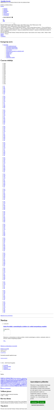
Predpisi (5, 12)
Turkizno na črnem (18, 402)
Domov (2, 6)
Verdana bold (19, 408)
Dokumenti (5, 11)
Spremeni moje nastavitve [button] (38, 405)
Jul (4, 86)
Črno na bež (20, 401)
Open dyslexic (25, 408)
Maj (4, 88)
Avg (4, 101)
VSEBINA (3, 36)
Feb (4, 92)
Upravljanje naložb (10, 57)
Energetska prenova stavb (12, 48)
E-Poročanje (6, 15)
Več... (4, 340)
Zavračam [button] (41, 402)
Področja (5, 8)
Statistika (5, 9)
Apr (4, 90)
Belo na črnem (14, 401)
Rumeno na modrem (9, 402)
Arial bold (9, 408)
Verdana (13, 408)
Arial (5, 408)
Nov (4, 97)
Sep (4, 100)
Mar (4, 91)
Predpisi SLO (9, 52)
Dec (4, 96)
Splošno (8, 55)
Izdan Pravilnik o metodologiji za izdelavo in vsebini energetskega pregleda (25, 326)
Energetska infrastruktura (11, 47)
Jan (4, 93)
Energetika (5, 44)
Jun (4, 87)
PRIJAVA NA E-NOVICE (7, 315)
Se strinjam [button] (34, 402)
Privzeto (2, 401)
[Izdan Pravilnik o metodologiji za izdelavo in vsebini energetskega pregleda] (6, 334)
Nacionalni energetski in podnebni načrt (15, 51)
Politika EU (8, 53)
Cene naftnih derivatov (11, 46)
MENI (2, 35)
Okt (4, 98)
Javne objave (6, 13)
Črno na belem (7, 401)
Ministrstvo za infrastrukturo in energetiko (9, 346)
